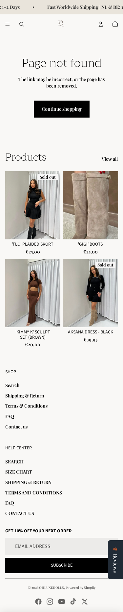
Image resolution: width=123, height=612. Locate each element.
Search (12, 385)
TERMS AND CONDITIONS (33, 493)
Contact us (16, 427)
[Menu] (7, 24)
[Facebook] (38, 601)
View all (110, 159)
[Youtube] (62, 601)
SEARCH (14, 462)
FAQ (9, 416)
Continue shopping (62, 109)
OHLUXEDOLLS (51, 587)
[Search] (21, 24)
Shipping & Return (24, 396)
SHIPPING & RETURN (28, 482)
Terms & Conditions (26, 406)
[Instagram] (50, 601)
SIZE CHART (18, 472)
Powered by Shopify (80, 587)
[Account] (100, 24)
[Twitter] (85, 601)
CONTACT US (19, 513)
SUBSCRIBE (61, 565)
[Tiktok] (73, 601)
